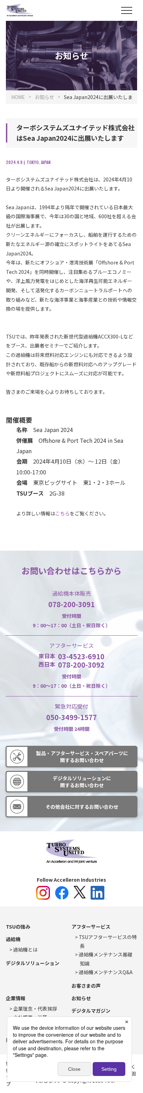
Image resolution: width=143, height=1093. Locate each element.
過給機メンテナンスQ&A (106, 972)
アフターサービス (91, 926)
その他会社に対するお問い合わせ (81, 806)
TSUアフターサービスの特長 (108, 941)
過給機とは (25, 949)
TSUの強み (18, 926)
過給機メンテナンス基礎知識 (105, 958)
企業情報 (15, 998)
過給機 (13, 939)
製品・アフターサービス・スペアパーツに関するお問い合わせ (82, 757)
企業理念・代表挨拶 (35, 1008)
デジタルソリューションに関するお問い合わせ (82, 782)
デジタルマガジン (91, 1010)
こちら (62, 513)
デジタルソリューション (32, 963)
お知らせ (81, 998)
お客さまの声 (86, 985)
